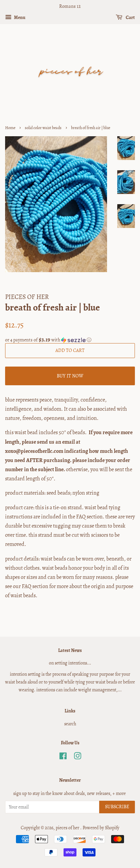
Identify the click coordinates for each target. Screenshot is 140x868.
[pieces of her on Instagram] (77, 757)
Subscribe (117, 806)
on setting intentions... (70, 663)
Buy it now (70, 376)
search (70, 724)
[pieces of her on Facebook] (63, 757)
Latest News (70, 650)
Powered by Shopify (101, 828)
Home (10, 127)
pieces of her (68, 828)
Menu (19, 17)
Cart (130, 17)
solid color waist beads (43, 127)
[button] (70, 340)
